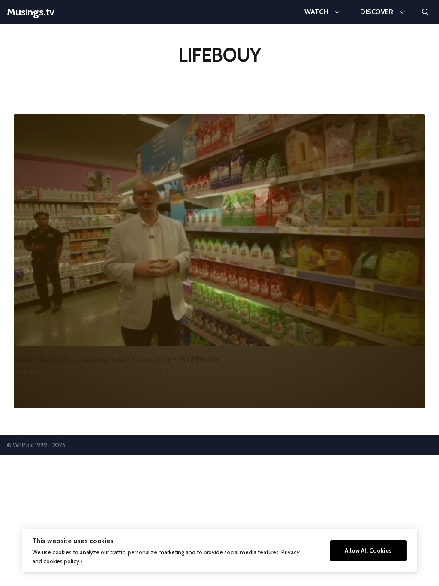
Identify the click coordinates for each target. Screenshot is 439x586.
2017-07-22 (29, 373)
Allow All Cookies (368, 550)
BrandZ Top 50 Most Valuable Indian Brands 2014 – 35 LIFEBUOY (117, 359)
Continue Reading (41, 400)
